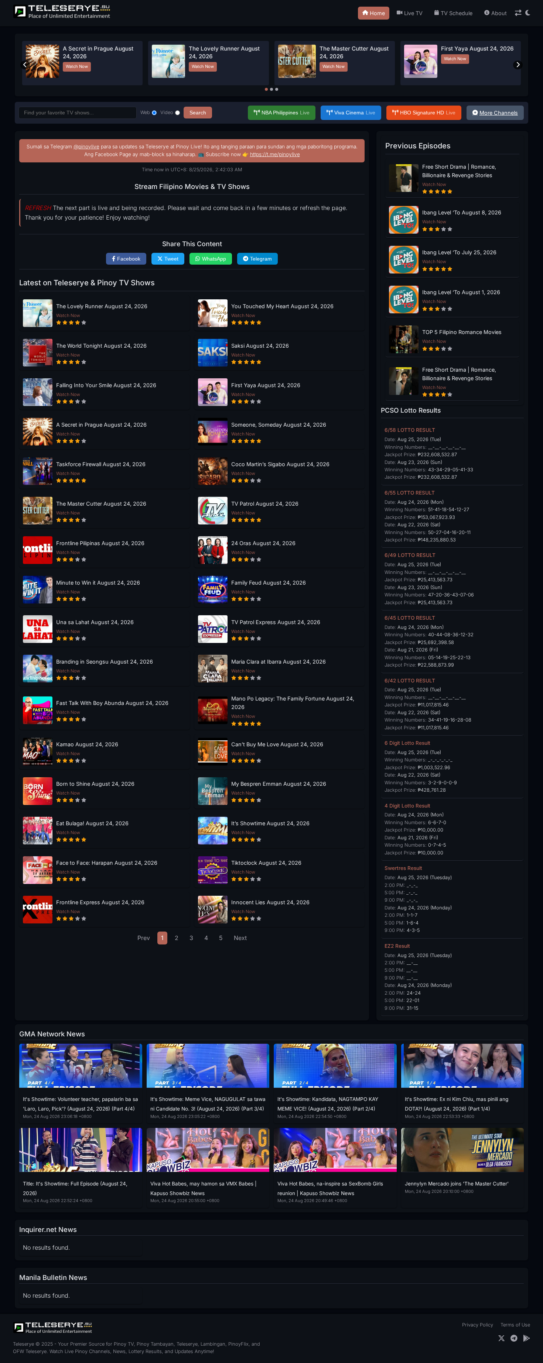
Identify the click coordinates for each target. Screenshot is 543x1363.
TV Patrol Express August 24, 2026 (275, 622)
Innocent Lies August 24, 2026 (270, 902)
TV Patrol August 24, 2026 (350, 48)
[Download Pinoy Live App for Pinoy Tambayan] (526, 1338)
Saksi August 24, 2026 (219, 48)
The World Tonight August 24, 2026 (101, 346)
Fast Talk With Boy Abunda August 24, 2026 (112, 703)
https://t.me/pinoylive (275, 154)
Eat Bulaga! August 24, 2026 (92, 823)
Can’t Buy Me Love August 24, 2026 (277, 744)
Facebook (128, 259)
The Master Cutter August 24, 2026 (101, 503)
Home (377, 13)
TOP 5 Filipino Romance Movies (462, 332)
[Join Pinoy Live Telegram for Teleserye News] (514, 1338)
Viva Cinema (354, 113)
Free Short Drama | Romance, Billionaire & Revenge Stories (459, 171)
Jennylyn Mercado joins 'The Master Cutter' (457, 1184)
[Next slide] (518, 65)
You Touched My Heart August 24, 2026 (282, 306)
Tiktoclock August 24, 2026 (266, 863)
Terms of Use (515, 1325)
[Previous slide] (25, 65)
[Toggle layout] (518, 13)
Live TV (413, 13)
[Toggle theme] (527, 13)
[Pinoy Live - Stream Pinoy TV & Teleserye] (62, 17)
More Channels (498, 113)
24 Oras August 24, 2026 (263, 543)
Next (240, 938)
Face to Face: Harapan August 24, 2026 (106, 863)
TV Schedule (456, 13)
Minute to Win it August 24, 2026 (98, 582)
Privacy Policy (477, 1325)
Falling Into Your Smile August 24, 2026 (106, 385)
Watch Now (77, 66)
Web (145, 112)
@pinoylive (86, 146)
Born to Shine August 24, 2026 (95, 784)
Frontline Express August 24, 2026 (100, 902)
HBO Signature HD (427, 113)
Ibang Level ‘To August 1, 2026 (461, 292)
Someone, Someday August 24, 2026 (278, 424)
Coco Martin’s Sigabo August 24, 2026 (280, 464)
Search (197, 113)
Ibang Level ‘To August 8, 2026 (461, 212)
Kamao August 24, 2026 (87, 744)
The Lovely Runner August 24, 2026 (101, 306)
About (499, 13)
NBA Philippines (286, 113)
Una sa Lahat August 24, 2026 (95, 622)
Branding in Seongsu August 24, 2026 (104, 661)
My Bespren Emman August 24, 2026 (278, 784)
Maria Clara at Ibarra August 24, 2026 (278, 661)
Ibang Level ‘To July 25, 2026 (459, 252)
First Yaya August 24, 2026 (265, 385)
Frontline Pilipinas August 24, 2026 (100, 543)
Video (166, 112)
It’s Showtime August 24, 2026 (270, 823)
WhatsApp (214, 259)
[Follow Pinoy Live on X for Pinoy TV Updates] (501, 1338)
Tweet (171, 259)
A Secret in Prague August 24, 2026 (101, 424)
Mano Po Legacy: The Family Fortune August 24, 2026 (292, 702)
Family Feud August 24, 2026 (268, 582)
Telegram (261, 259)
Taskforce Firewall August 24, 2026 (101, 464)
